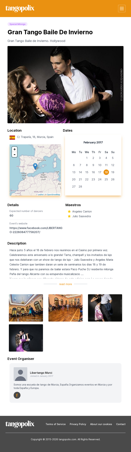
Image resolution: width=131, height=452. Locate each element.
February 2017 (93, 142)
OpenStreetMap (53, 194)
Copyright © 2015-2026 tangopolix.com (53, 439)
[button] (122, 8)
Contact (121, 424)
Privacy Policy (78, 424)
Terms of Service (56, 424)
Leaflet (40, 194)
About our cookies (101, 424)
